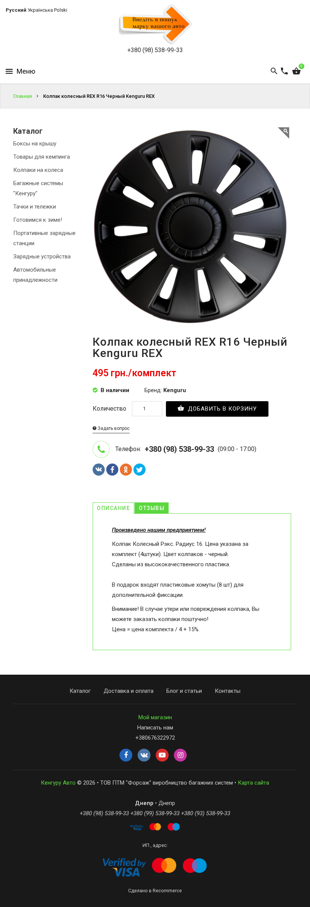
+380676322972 (155, 737)
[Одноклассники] (126, 470)
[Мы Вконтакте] (144, 755)
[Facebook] (112, 470)
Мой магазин (155, 717)
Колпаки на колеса (38, 170)
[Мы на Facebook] (125, 755)
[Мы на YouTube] (162, 755)
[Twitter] (139, 470)
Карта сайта (253, 782)
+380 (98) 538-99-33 (155, 50)
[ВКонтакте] (99, 470)
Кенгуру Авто (58, 782)
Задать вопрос (113, 428)
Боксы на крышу (34, 143)
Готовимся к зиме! (37, 219)
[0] (296, 71)
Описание (113, 508)
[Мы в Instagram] (180, 755)
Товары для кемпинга (41, 156)
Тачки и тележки (34, 206)
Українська (40, 10)
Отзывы (151, 508)
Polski (60, 10)
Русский (16, 10)
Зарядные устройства (42, 256)
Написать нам (155, 727)
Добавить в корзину (221, 408)
